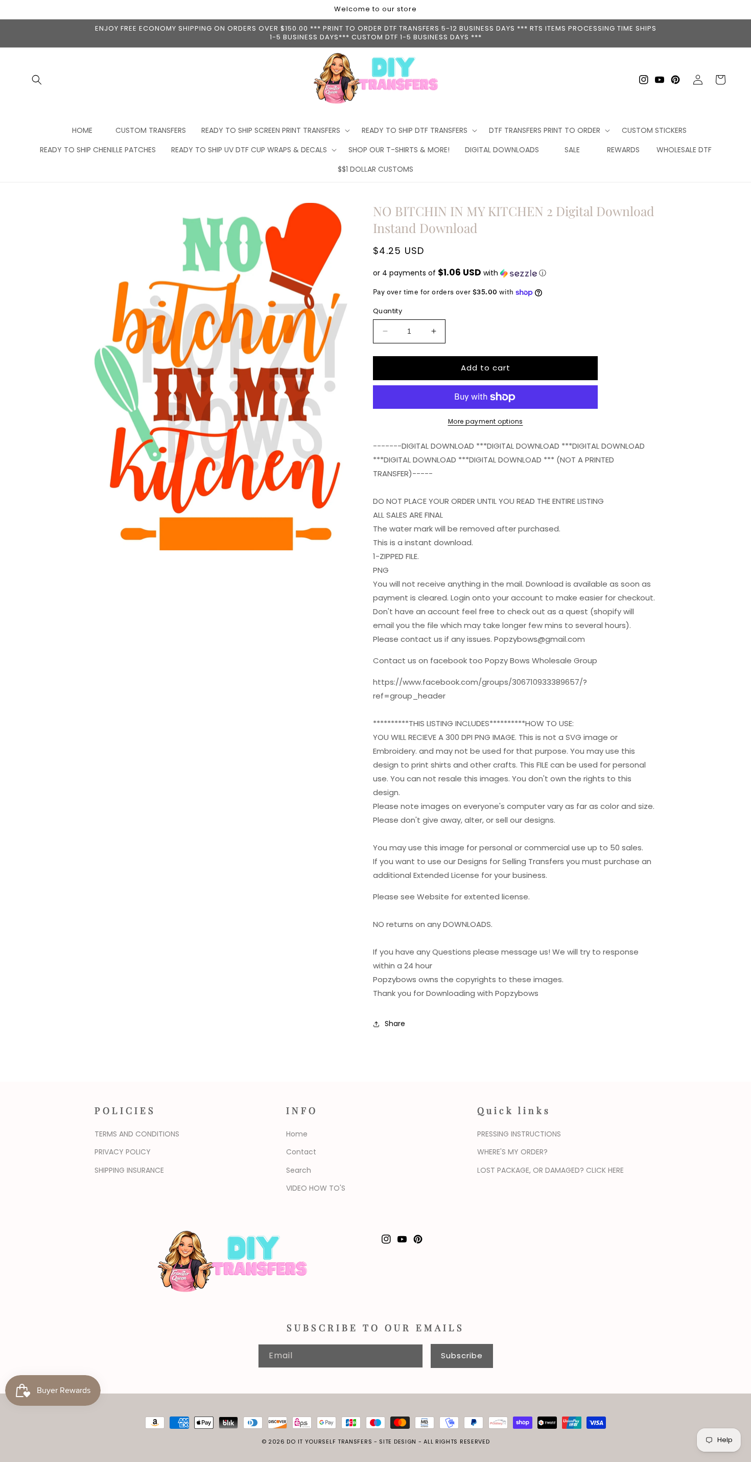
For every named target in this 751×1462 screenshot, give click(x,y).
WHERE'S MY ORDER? (512, 1152)
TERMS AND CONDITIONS (137, 1134)
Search (298, 1170)
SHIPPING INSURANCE (129, 1170)
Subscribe (462, 1355)
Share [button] (395, 1023)
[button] (37, 79)
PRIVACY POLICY (123, 1152)
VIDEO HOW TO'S (315, 1188)
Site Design (397, 1441)
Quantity (387, 311)
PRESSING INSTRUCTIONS (519, 1134)
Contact (301, 1152)
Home (297, 1134)
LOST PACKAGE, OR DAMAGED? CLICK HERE (550, 1170)
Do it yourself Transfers (329, 1441)
